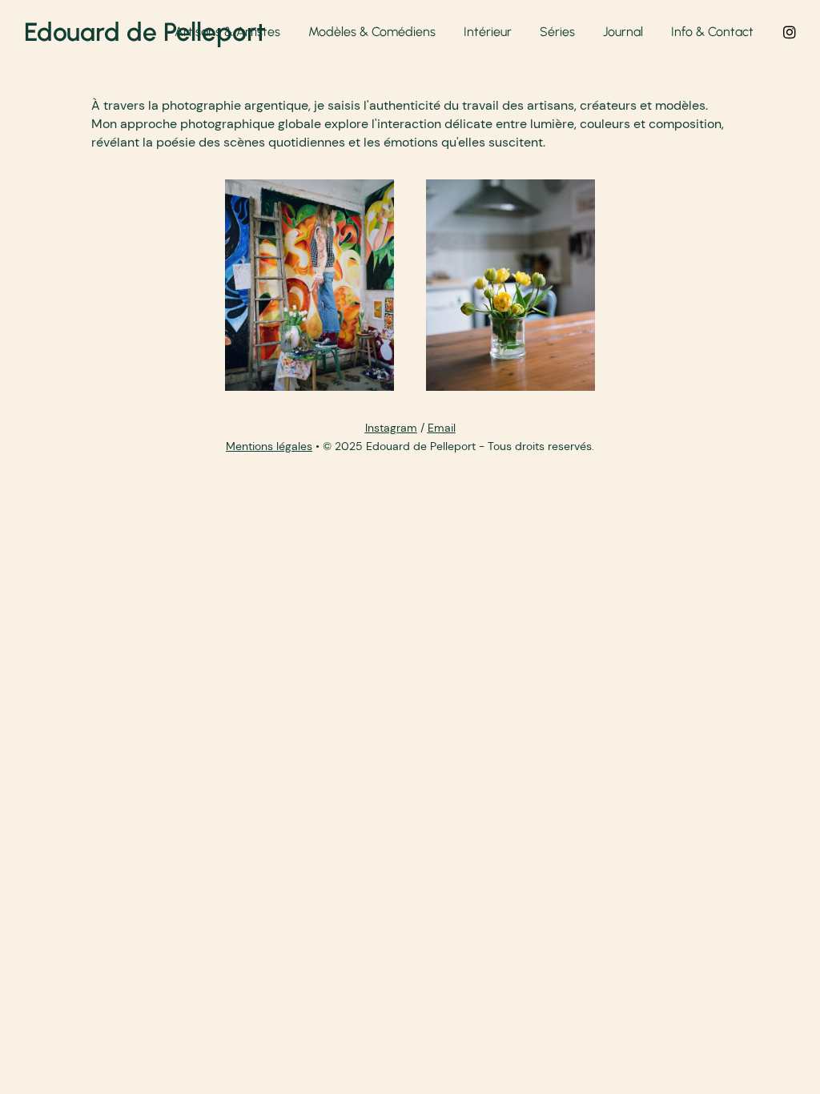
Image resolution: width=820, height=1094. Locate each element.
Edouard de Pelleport (144, 32)
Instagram (391, 427)
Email (442, 427)
